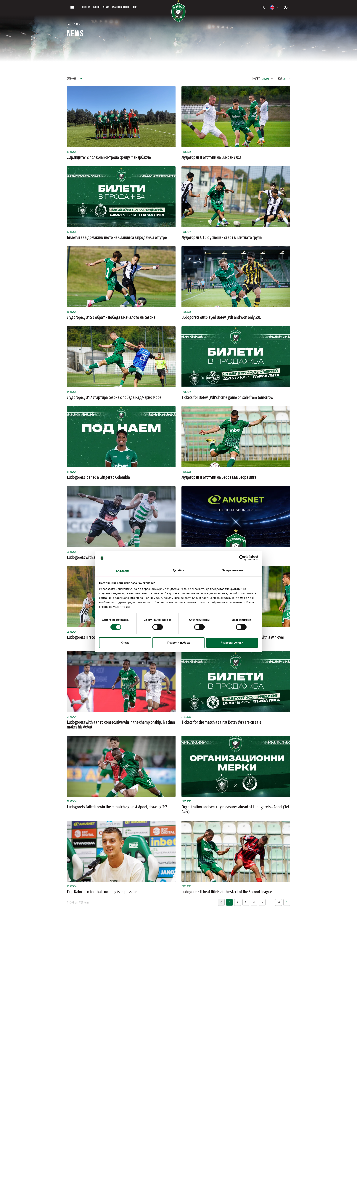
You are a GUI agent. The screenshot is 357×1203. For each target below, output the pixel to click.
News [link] (78, 24)
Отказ (125, 642)
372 (278, 902)
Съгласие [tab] (122, 570)
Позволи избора (178, 642)
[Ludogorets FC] (178, 11)
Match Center (120, 7)
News (106, 7)
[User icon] (285, 7)
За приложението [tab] (234, 570)
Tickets (86, 7)
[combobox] (274, 7)
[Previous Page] (287, 902)
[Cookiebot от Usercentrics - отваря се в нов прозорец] (242, 558)
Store (96, 7)
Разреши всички (232, 642)
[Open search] (263, 7)
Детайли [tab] (178, 570)
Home (69, 24)
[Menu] (72, 7)
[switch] (157, 627)
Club (134, 7)
